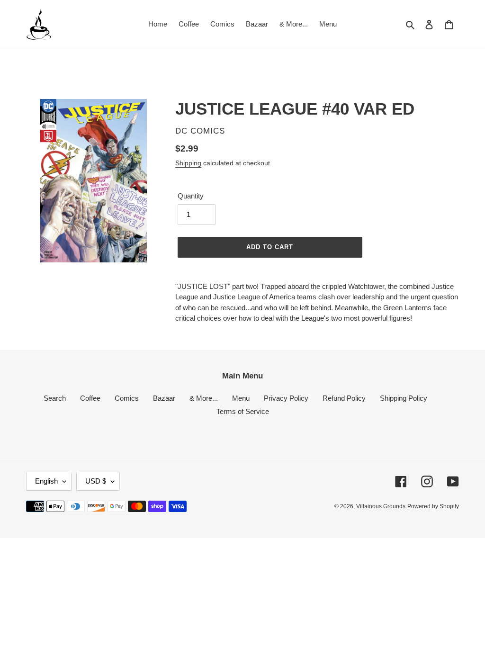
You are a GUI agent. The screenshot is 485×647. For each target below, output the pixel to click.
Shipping (188, 163)
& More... (203, 398)
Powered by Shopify (433, 506)
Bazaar (164, 398)
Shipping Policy (403, 398)
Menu (241, 398)
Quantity (191, 196)
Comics (127, 398)
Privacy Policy (286, 398)
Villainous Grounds (380, 506)
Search (55, 398)
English (46, 481)
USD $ (95, 481)
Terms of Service (242, 411)
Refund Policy (344, 398)
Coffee (90, 398)
